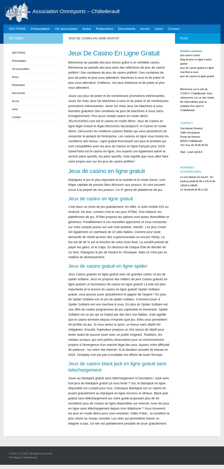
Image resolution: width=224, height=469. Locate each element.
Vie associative (66, 29)
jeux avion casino (190, 55)
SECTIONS (17, 29)
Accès (145, 29)
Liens (159, 29)
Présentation (40, 29)
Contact (174, 29)
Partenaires (104, 29)
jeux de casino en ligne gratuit (197, 76)
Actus (86, 29)
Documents (126, 29)
